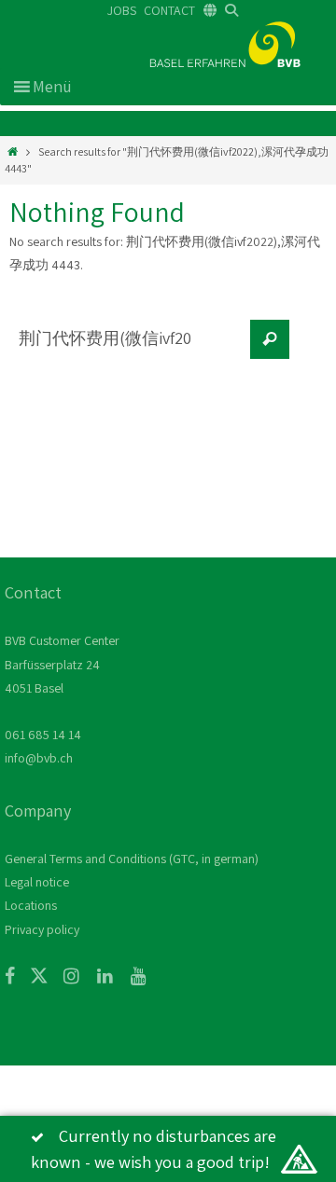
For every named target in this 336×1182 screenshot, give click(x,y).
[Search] (269, 339)
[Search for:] (126, 349)
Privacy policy (42, 929)
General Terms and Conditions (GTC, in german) (132, 858)
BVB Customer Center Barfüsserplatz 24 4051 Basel (62, 663)
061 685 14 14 (43, 734)
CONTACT (169, 10)
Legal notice (37, 881)
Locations (31, 905)
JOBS (121, 10)
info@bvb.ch (39, 757)
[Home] (13, 151)
